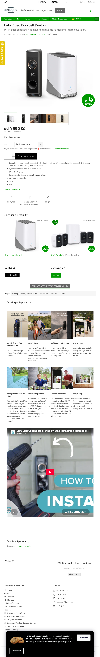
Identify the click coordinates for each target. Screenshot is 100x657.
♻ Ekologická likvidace (13, 620)
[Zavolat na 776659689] (8, 2)
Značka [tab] (62, 293)
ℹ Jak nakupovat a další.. (13, 606)
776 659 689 (61, 594)
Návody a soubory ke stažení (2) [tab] (24, 293)
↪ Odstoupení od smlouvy (14, 616)
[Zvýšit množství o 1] (13, 154)
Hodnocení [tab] (44, 293)
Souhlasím (84, 637)
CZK (81, 2)
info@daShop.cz (63, 590)
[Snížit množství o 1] (13, 157)
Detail (56, 275)
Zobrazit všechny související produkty (50, 286)
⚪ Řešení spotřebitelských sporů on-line (20, 623)
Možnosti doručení (62, 149)
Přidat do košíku (27, 156)
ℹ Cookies (7, 610)
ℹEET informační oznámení (14, 626)
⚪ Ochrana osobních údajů (14, 613)
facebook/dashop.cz (65, 602)
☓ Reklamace (9, 600)
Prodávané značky (11, 629)
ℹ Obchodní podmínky (12, 603)
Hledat (60, 10)
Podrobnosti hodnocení (35, 34)
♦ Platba (54, 2)
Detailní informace (11, 189)
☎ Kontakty (9, 596)
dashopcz (60, 606)
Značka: (52, 34)
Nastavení (16, 650)
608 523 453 (61, 598)
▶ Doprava (41, 2)
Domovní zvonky (24, 546)
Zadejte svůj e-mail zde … (74, 568)
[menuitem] (11, 19)
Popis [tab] (7, 293)
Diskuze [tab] (54, 293)
